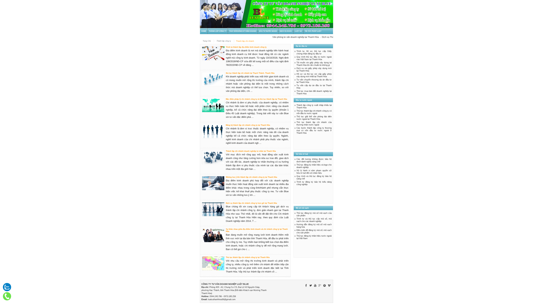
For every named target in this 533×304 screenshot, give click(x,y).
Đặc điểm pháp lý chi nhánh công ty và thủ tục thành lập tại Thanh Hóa (256, 99)
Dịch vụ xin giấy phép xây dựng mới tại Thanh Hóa (314, 69)
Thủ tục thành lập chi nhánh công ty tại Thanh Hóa (248, 257)
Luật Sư (298, 31)
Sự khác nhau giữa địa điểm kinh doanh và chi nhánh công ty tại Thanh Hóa (257, 230)
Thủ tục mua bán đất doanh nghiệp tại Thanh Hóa (314, 92)
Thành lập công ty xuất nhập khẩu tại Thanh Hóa (314, 106)
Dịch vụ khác (286, 31)
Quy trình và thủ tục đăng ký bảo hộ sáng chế (314, 177)
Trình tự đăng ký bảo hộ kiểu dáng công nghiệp (314, 183)
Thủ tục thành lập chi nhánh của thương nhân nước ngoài (314, 123)
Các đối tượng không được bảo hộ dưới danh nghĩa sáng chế (314, 160)
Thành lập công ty (218, 31)
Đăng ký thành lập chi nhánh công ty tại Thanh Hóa (248, 125)
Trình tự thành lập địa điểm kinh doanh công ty (246, 47)
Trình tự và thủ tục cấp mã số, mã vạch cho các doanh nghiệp (314, 220)
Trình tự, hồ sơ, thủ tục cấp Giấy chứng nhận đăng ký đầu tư (314, 52)
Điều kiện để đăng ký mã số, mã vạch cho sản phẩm (314, 231)
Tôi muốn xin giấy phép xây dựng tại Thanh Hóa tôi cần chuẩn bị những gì (314, 63)
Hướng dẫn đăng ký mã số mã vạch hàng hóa (314, 225)
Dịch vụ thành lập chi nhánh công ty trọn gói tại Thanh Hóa (251, 203)
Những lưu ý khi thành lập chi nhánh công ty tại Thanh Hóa (251, 177)
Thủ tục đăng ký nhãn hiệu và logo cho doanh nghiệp (314, 166)
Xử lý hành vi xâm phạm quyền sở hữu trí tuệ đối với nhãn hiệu (314, 171)
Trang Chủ (207, 41)
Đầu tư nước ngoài (268, 31)
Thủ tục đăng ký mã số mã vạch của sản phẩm (314, 214)
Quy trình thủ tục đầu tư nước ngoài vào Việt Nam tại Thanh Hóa (314, 58)
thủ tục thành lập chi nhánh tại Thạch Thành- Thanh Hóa (250, 73)
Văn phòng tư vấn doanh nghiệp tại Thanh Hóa (288, 37)
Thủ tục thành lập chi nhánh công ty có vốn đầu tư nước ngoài (314, 112)
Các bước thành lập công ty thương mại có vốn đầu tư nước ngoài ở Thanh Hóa (314, 130)
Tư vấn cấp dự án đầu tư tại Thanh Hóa (314, 86)
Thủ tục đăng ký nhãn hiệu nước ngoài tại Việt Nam (314, 237)
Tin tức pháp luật (313, 31)
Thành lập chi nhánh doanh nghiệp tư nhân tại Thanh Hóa (251, 151)
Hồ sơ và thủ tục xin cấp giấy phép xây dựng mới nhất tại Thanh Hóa (314, 75)
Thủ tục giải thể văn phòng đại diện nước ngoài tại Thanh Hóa (314, 117)
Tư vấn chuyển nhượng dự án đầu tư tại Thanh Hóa (314, 80)
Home (203, 31)
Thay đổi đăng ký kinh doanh (242, 31)
